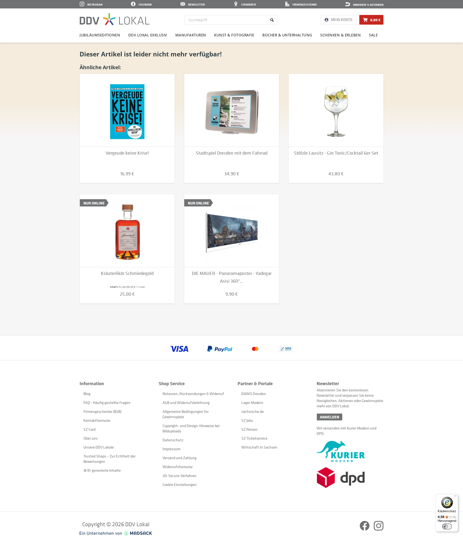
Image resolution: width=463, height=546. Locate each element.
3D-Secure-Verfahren (180, 475)
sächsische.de (252, 411)
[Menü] (455, 497)
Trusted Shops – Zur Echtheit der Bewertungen (109, 458)
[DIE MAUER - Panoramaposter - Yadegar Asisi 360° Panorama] (231, 230)
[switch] (447, 526)
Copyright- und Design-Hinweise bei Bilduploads (191, 428)
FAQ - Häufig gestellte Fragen (106, 402)
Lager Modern (252, 402)
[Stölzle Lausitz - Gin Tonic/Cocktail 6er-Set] (336, 110)
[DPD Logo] (350, 477)
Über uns (90, 438)
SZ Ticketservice (254, 438)
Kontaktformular (96, 420)
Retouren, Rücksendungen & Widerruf (193, 393)
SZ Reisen (249, 429)
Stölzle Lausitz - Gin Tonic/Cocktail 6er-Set (336, 153)
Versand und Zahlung (180, 457)
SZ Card (89, 429)
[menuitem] (231, 20)
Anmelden (329, 417)
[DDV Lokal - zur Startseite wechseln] (115, 19)
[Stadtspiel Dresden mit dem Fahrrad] (231, 110)
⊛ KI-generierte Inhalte (102, 470)
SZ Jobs (247, 420)
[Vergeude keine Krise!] (127, 110)
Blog (86, 393)
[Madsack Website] (116, 533)
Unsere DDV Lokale (98, 447)
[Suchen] (273, 20)
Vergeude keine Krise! (127, 153)
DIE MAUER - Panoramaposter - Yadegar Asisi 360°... (232, 277)
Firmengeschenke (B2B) (102, 411)
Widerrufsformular (178, 466)
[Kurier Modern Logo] (350, 451)
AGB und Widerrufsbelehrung (186, 402)
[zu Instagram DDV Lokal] (378, 529)
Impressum (171, 448)
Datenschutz (173, 440)
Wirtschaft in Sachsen (259, 447)
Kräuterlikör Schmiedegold (127, 273)
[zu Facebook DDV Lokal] (365, 529)
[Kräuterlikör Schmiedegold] (127, 230)
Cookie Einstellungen (180, 484)
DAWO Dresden (253, 393)
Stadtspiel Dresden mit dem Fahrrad (231, 153)
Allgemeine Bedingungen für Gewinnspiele (186, 414)
